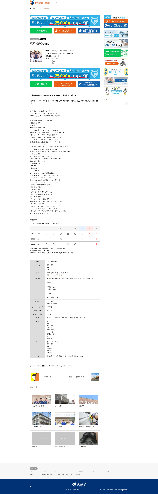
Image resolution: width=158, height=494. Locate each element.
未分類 (92, 472)
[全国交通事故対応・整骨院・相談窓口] (79, 485)
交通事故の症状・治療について (49, 474)
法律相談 (44, 472)
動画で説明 (106, 472)
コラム (117, 472)
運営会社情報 (76, 489)
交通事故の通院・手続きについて (64, 474)
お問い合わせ (68, 489)
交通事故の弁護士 (77, 474)
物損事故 (81, 472)
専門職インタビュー (34, 474)
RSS (30, 486)
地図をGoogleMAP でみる (54, 275)
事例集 (31, 472)
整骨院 (43, 39)
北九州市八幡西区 (35, 39)
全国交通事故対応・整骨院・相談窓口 (113, 489)
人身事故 (69, 472)
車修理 (55, 472)
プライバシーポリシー (86, 489)
